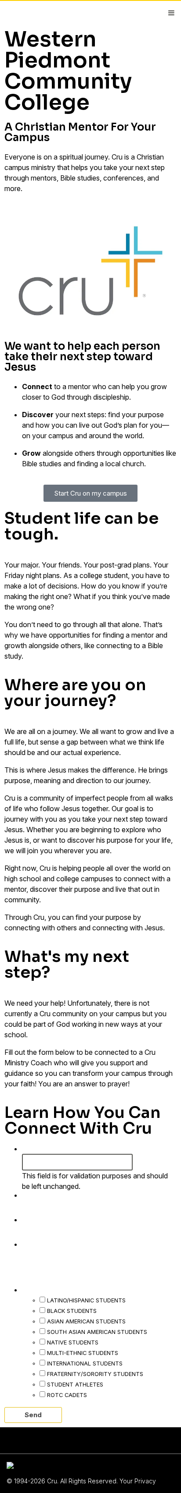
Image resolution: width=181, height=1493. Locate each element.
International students (85, 1363)
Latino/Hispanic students (86, 1300)
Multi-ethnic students (82, 1352)
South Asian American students (97, 1331)
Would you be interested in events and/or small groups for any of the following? (95, 1278)
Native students (72, 1342)
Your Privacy (137, 1481)
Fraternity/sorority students (95, 1373)
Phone (37, 1243)
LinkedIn (39, 1148)
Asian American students (86, 1321)
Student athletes (75, 1384)
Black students (72, 1310)
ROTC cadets (67, 1394)
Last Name (46, 1219)
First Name (46, 1194)
